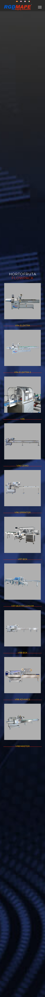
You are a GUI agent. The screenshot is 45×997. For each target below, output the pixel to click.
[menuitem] (17, 1)
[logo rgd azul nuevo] (18, 7)
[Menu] (39, 7)
